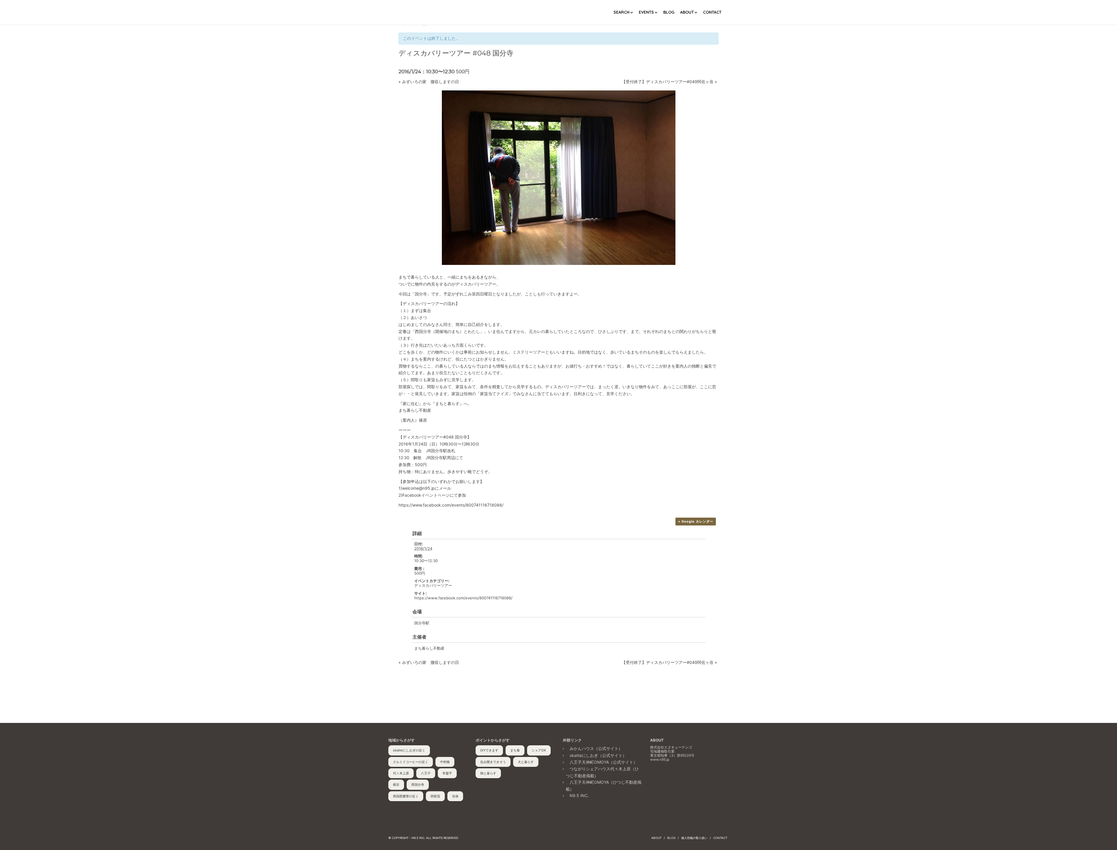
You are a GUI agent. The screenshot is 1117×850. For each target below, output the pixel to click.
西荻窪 (435, 796)
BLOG (668, 12)
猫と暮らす (488, 773)
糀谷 (396, 785)
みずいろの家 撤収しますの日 (429, 81)
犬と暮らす (526, 762)
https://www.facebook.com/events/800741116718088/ (463, 598)
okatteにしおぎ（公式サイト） (598, 755)
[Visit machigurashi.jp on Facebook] (654, 778)
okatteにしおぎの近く (409, 750)
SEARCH (621, 12)
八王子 (426, 773)
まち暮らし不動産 (429, 648)
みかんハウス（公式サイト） (596, 748)
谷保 (455, 796)
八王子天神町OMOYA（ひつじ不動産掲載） (603, 785)
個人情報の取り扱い (694, 838)
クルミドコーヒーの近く (410, 762)
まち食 (515, 750)
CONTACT (712, 12)
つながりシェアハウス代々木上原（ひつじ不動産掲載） (602, 772)
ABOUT (687, 12)
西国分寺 (417, 785)
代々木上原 (401, 773)
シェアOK (539, 750)
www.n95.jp (659, 759)
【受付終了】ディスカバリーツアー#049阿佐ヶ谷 (669, 81)
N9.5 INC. (579, 795)
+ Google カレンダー (695, 521)
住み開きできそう (493, 762)
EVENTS (646, 12)
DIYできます (489, 750)
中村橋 (445, 762)
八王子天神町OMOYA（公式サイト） (603, 762)
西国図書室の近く (406, 796)
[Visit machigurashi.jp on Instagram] (677, 778)
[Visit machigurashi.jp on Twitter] (665, 778)
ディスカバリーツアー (433, 585)
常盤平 (447, 773)
